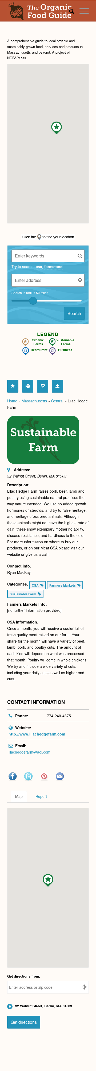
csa (39, 266)
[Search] (69, 10)
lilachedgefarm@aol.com (29, 752)
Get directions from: (23, 976)
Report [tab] (41, 796)
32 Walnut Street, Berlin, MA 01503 (43, 1006)
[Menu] (81, 10)
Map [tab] (19, 796)
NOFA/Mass (16, 57)
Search (74, 313)
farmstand (53, 266)
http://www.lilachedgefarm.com (37, 734)
